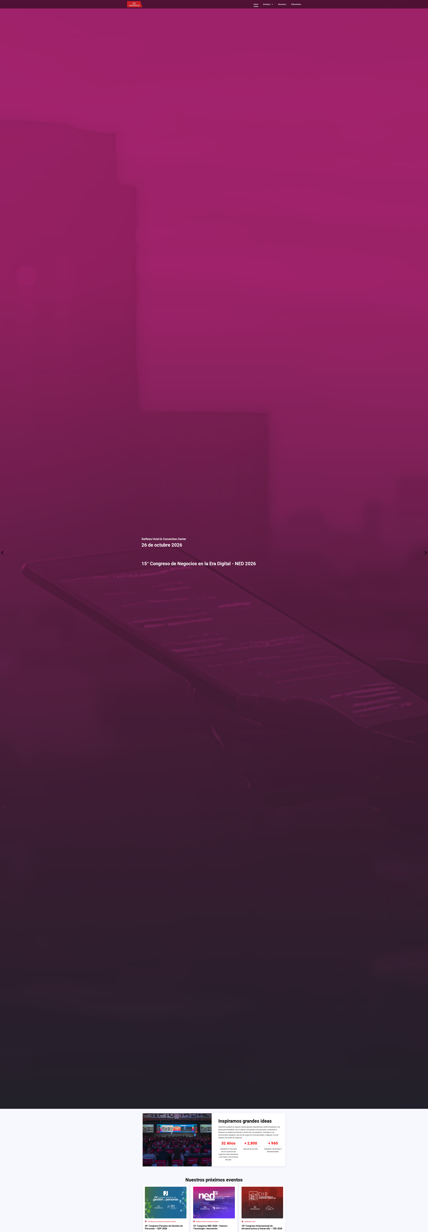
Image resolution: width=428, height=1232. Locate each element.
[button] (2, 552)
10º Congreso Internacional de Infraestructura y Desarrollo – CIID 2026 (262, 1227)
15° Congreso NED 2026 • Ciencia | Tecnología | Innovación (210, 1227)
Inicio (256, 4)
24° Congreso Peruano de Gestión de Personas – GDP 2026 (164, 1227)
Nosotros (282, 4)
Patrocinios (296, 4)
